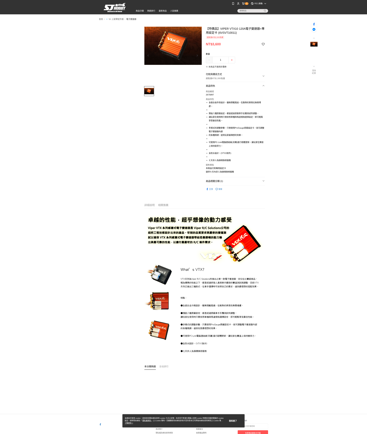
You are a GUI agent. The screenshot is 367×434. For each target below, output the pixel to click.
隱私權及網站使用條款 (164, 433)
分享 (211, 189)
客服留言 (199, 429)
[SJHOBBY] (115, 7)
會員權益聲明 (201, 433)
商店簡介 (159, 429)
